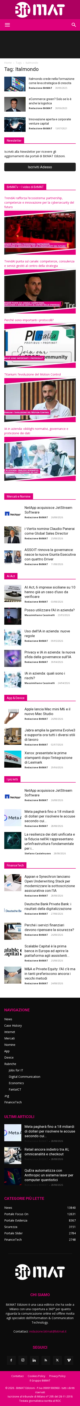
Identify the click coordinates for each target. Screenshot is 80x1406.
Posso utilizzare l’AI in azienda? (50, 610)
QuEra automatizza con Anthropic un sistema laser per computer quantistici (49, 1175)
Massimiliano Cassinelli (40, 615)
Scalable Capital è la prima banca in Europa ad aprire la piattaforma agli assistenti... (47, 951)
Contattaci (17, 1376)
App (7, 1051)
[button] (7, 25)
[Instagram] (23, 1360)
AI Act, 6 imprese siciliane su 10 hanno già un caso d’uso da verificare (50, 592)
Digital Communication (24, 1077)
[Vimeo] (69, 1360)
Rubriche (10, 1064)
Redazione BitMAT (40, 87)
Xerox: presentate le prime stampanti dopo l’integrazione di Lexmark (48, 757)
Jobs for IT (16, 1070)
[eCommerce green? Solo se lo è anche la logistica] (15, 104)
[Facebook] (11, 1360)
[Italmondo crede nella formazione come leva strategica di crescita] (15, 84)
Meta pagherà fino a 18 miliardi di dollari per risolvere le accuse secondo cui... (50, 816)
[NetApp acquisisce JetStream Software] (12, 513)
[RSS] (46, 1360)
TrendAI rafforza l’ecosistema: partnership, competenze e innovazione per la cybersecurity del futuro (39, 202)
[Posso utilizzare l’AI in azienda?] (12, 616)
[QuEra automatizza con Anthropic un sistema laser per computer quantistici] (12, 1176)
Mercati (9, 1038)
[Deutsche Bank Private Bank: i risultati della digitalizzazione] (12, 910)
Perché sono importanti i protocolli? (29, 320)
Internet (9, 1032)
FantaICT (15, 1089)
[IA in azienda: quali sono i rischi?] (12, 679)
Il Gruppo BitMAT (40, 1380)
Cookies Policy (36, 1376)
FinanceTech (13, 1102)
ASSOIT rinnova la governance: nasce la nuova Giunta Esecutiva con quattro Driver (50, 554)
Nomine (9, 1045)
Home (8, 63)
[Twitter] (57, 1360)
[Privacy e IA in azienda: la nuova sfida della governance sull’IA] (12, 658)
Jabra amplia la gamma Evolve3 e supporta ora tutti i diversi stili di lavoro (50, 735)
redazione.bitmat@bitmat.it (48, 1331)
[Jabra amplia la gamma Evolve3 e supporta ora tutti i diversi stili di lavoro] (12, 736)
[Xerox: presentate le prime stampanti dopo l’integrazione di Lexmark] (12, 759)
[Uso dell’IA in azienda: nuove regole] (12, 637)
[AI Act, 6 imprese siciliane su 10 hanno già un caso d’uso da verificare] (12, 593)
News (8, 1019)
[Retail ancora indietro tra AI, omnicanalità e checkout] (12, 1155)
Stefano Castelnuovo (38, 853)
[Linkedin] (34, 1360)
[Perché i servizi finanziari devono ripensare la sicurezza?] (12, 931)
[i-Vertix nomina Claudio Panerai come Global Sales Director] (12, 534)
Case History (13, 1025)
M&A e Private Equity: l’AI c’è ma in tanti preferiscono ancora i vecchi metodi (50, 973)
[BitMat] (40, 10)
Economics (16, 1083)
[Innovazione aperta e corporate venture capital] (15, 124)
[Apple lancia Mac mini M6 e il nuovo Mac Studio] (12, 715)
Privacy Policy (57, 1376)
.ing (6, 1096)
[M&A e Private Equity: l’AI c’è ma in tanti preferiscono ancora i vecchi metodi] (12, 975)
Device (9, 1057)
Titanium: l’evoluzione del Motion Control (32, 374)
